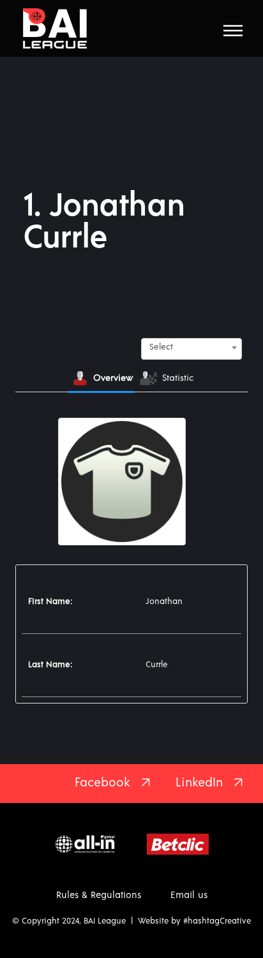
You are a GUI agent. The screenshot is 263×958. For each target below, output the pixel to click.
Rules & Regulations (98, 895)
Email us (188, 895)
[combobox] (191, 348)
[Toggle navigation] (233, 30)
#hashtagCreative (217, 921)
